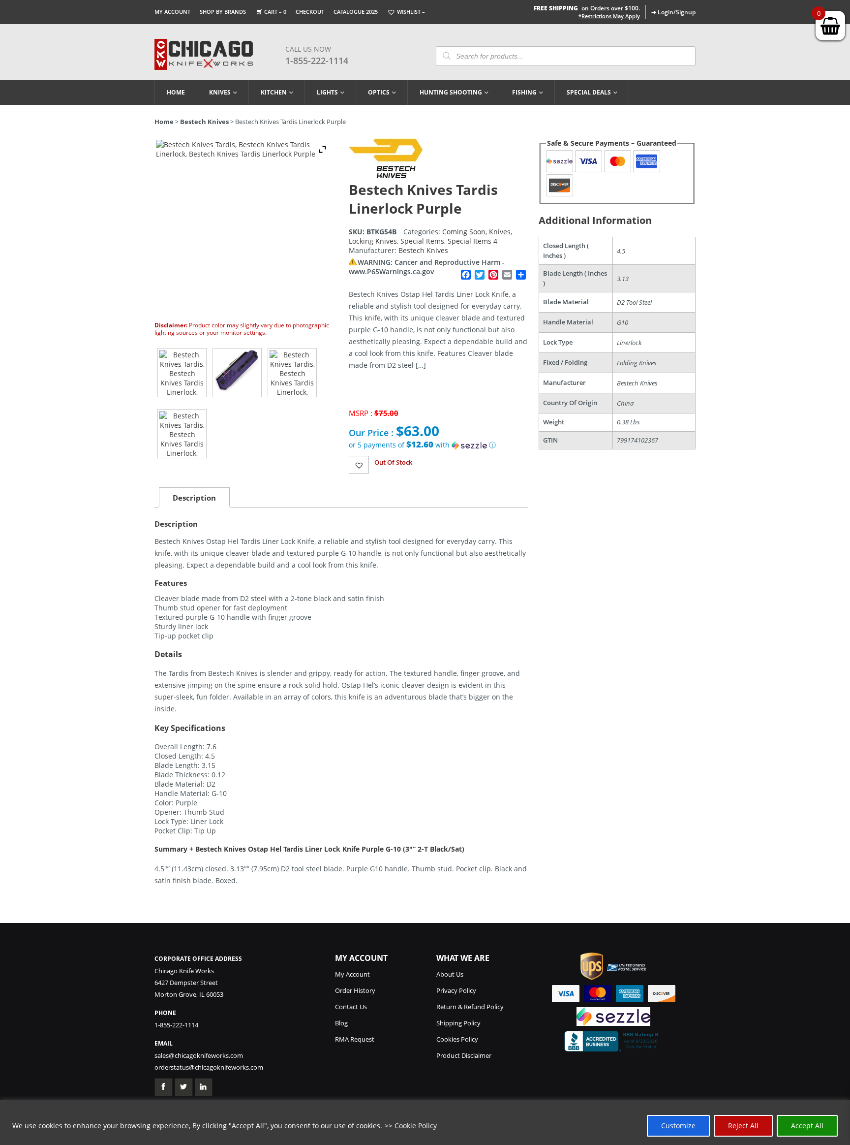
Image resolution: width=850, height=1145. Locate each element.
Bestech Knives (204, 121)
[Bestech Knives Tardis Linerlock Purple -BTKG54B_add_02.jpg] (292, 372)
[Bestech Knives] (386, 175)
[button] (438, 445)
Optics (379, 92)
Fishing (524, 92)
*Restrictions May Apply (609, 16)
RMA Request (354, 1039)
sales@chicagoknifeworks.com (198, 1055)
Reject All (743, 1125)
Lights (327, 92)
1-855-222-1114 (316, 60)
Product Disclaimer (463, 1055)
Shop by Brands (223, 11)
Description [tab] (194, 498)
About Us (449, 974)
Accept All (807, 1125)
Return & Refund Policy (470, 1006)
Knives (220, 92)
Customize (678, 1125)
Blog (341, 1022)
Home (176, 92)
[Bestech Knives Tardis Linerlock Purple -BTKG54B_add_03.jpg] (182, 433)
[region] (425, 1122)
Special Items (422, 241)
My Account (172, 11)
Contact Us (351, 1006)
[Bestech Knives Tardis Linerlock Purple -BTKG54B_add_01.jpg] (237, 372)
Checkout (310, 11)
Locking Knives (373, 241)
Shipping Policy (458, 1022)
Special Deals (589, 92)
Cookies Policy (457, 1039)
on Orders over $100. (587, 8)
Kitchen (274, 92)
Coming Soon (464, 231)
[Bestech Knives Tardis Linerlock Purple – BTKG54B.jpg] (182, 372)
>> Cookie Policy (411, 1125)
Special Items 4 (472, 241)
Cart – (275, 11)
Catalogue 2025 (356, 11)
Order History (355, 990)
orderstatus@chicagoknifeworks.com (208, 1067)
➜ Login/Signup (673, 12)
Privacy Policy (456, 990)
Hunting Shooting (451, 92)
